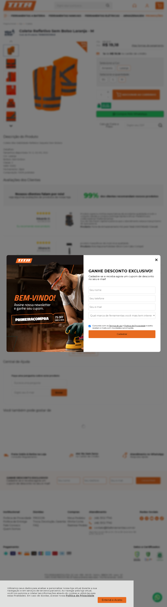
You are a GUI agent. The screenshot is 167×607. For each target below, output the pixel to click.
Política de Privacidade (80, 595)
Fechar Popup (156, 259)
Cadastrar (122, 334)
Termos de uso (115, 325)
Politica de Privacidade (134, 325)
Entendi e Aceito (112, 599)
